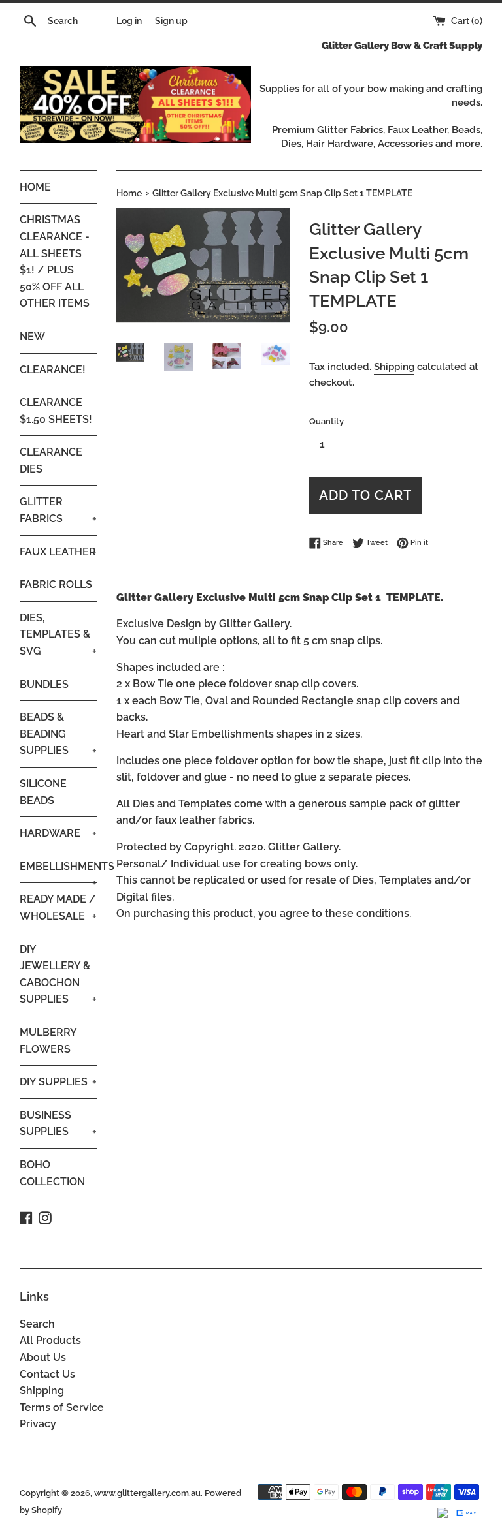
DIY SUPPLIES (58, 1082)
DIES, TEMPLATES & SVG (58, 634)
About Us (43, 1357)
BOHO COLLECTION (52, 1173)
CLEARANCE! (53, 370)
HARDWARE (58, 833)
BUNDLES (44, 684)
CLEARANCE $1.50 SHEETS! (56, 411)
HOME (35, 187)
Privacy (38, 1424)
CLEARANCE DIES (51, 460)
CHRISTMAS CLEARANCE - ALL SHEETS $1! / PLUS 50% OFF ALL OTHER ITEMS (55, 261)
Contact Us (47, 1374)
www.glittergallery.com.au (147, 1493)
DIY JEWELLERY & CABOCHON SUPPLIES (58, 974)
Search (37, 1324)
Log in (129, 20)
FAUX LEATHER (58, 552)
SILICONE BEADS (43, 792)
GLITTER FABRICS (58, 510)
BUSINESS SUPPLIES (58, 1123)
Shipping (394, 367)
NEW (32, 336)
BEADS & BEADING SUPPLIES (58, 733)
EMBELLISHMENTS (58, 871)
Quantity (326, 421)
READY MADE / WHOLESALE (58, 907)
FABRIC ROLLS (56, 584)
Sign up (171, 20)
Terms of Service (62, 1407)
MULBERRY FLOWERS (48, 1040)
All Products (50, 1340)
